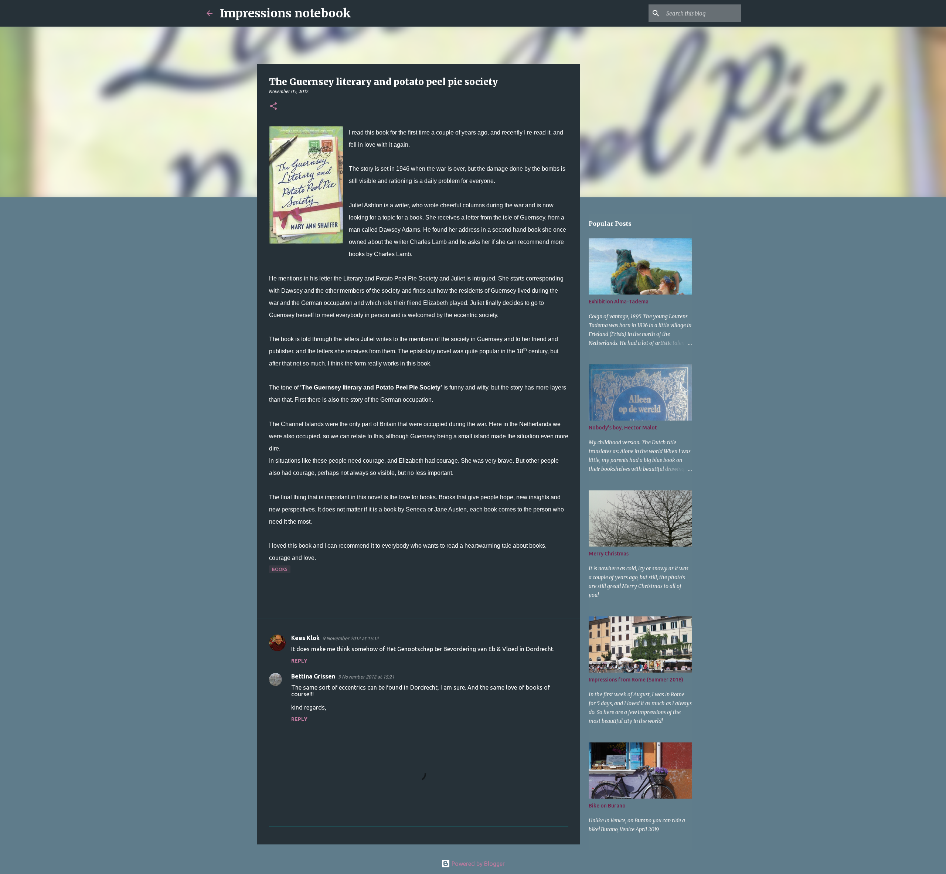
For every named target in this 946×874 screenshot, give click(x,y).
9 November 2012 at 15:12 (351, 638)
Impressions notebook (285, 13)
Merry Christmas (609, 554)
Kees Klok (305, 638)
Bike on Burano (607, 806)
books (279, 569)
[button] (273, 107)
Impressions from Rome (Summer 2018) (636, 680)
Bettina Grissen (313, 676)
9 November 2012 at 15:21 (366, 676)
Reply (299, 661)
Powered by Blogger (477, 863)
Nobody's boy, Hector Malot (623, 428)
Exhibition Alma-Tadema (619, 302)
